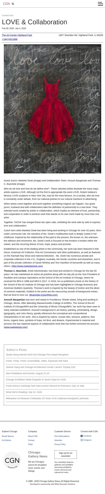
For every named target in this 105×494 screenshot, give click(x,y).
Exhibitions (7, 16)
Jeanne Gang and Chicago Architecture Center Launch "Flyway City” (41, 367)
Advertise (58, 440)
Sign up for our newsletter (65, 454)
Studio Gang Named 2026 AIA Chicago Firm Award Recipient (37, 354)
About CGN (32, 436)
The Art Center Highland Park (17, 35)
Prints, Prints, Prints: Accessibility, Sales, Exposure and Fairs (37, 361)
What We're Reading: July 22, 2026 (24, 392)
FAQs (30, 444)
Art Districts (6, 440)
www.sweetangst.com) (16, 327)
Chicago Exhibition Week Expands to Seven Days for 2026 (36, 379)
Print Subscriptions (62, 436)
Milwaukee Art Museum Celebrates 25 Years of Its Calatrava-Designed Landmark (47, 398)
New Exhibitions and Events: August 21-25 (27, 373)
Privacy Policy (60, 444)
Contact (31, 440)
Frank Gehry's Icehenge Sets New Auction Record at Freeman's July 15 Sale (45, 386)
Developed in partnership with (52, 484)
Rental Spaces (8, 436)
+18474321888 (9, 39)
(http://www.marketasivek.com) (27, 266)
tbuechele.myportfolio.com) (44, 295)
